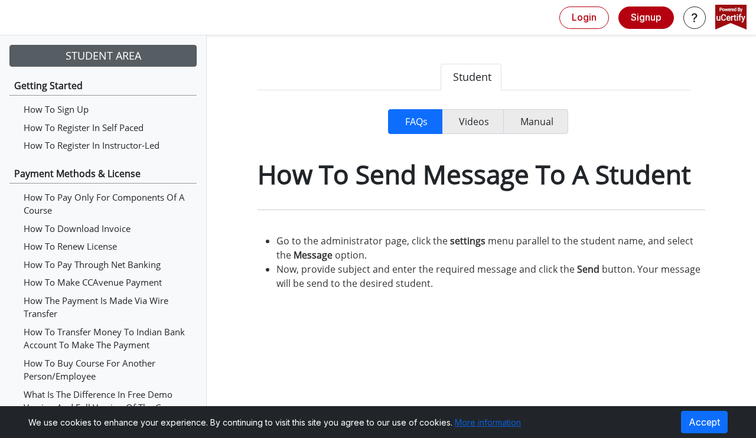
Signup (646, 17)
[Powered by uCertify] (731, 18)
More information (488, 422)
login (584, 17)
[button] (694, 17)
